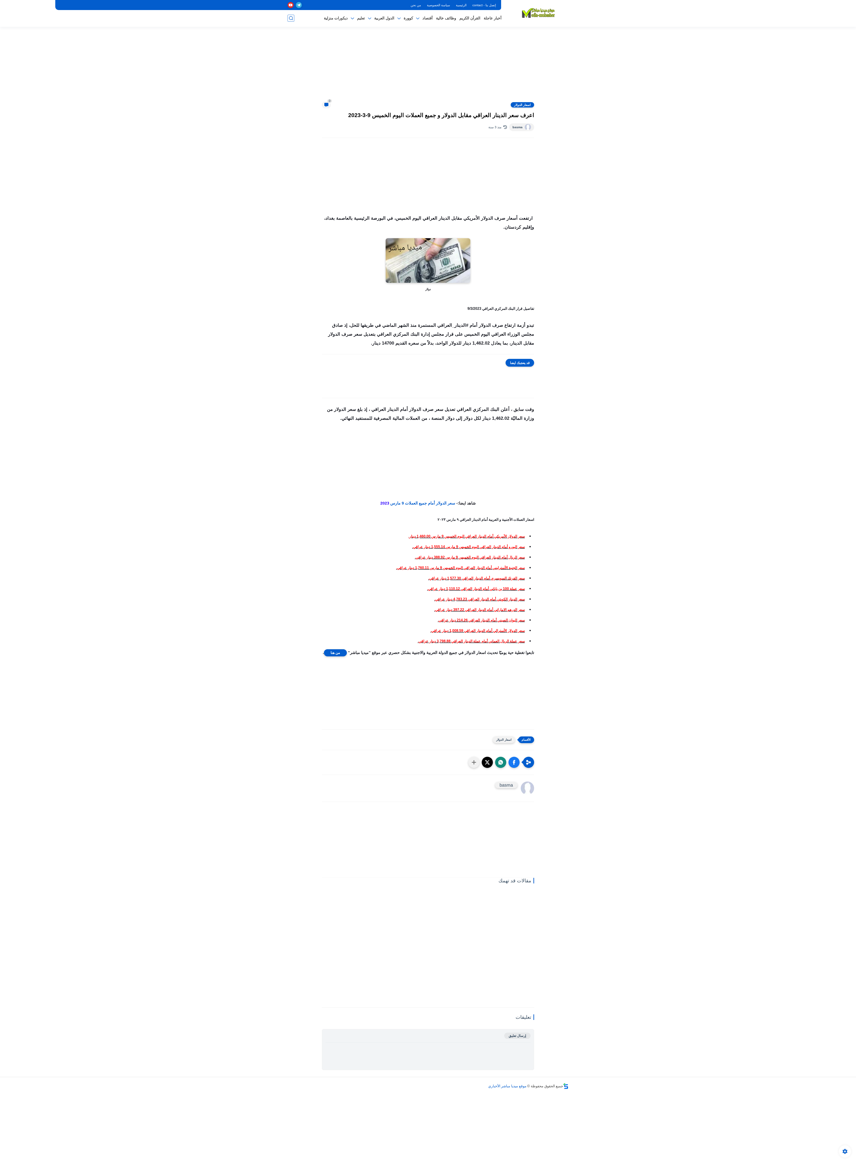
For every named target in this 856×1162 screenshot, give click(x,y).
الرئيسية (461, 5)
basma (517, 127)
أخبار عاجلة (493, 18)
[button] (514, 762)
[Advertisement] (428, 67)
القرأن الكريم (469, 18)
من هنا (335, 653)
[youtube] (291, 5)
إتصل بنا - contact (484, 5)
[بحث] (291, 18)
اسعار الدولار (522, 105)
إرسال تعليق (517, 1036)
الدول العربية (384, 18)
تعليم (361, 18)
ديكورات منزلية (336, 18)
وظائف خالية (446, 18)
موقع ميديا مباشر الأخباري (507, 1086)
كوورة (408, 18)
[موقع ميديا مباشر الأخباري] (538, 13)
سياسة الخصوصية (438, 5)
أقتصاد (427, 18)
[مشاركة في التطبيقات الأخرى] (473, 762)
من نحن (416, 5)
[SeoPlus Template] (565, 1086)
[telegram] (299, 5)
